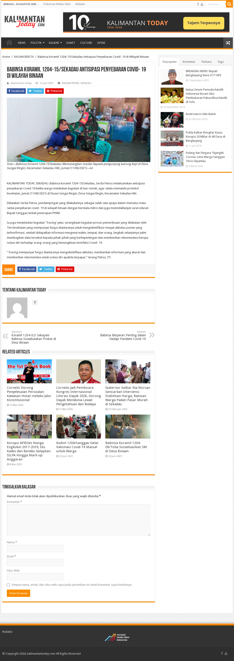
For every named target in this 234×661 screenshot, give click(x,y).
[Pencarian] (229, 4)
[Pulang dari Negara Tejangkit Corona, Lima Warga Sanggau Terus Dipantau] (172, 158)
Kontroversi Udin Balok (201, 114)
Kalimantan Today (21, 83)
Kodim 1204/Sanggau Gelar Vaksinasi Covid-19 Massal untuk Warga (77, 447)
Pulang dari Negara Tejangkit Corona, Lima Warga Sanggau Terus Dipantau (205, 157)
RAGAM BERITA (24, 56)
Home (6, 56)
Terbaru (206, 61)
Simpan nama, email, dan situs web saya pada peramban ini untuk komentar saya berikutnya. (71, 584)
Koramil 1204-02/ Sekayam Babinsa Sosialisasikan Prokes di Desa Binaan (33, 337)
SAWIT (70, 42)
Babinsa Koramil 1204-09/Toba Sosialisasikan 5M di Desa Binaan (126, 447)
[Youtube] (202, 4)
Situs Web (13, 570)
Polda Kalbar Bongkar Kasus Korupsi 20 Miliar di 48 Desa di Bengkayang (205, 136)
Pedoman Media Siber (57, 4)
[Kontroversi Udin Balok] (172, 120)
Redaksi (80, 4)
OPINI (101, 42)
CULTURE (86, 42)
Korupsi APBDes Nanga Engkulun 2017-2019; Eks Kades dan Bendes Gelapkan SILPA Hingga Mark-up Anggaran (29, 451)
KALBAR (54, 42)
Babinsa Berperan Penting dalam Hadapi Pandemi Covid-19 (123, 335)
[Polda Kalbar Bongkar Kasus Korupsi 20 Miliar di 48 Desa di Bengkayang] (172, 138)
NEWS (22, 42)
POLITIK (36, 42)
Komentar (14, 502)
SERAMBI (9, 42)
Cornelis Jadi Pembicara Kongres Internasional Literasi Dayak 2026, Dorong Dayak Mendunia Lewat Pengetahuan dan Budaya (78, 396)
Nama (12, 542)
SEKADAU (85, 83)
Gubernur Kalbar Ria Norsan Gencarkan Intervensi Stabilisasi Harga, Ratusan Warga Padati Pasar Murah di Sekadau (127, 396)
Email (11, 556)
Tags (220, 61)
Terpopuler (169, 61)
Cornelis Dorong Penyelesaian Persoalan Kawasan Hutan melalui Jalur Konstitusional (29, 394)
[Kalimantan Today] (25, 21)
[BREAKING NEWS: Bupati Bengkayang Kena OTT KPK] (172, 77)
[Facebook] (198, 4)
